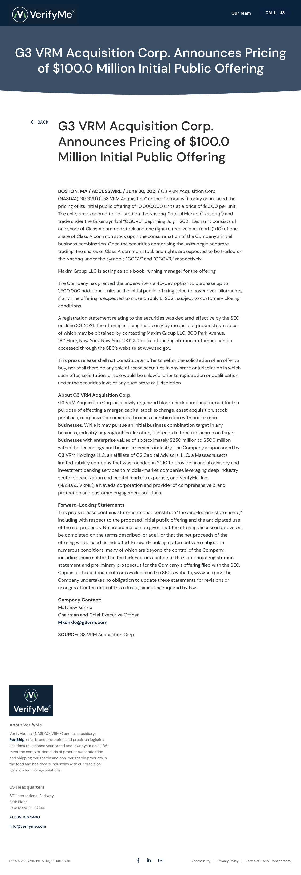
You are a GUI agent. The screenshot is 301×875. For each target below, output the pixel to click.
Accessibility (200, 861)
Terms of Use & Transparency (268, 861)
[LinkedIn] (149, 860)
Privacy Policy (228, 861)
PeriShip (16, 739)
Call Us (275, 12)
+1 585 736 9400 (24, 817)
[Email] (160, 860)
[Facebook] (138, 860)
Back (41, 122)
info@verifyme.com (27, 826)
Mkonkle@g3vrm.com (82, 622)
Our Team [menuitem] (241, 13)
